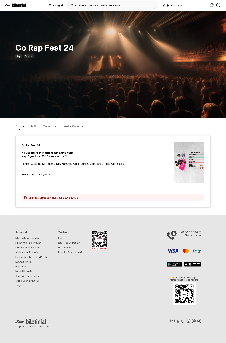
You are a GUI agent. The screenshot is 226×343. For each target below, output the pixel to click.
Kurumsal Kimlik (23, 261)
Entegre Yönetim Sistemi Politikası (32, 257)
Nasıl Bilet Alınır (65, 247)
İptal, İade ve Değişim (69, 242)
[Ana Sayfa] (15, 5)
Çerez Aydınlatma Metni (27, 276)
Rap (19, 56)
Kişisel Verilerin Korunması (28, 247)
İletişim (18, 285)
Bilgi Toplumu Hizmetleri (27, 238)
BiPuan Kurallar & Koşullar (28, 242)
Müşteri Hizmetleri (24, 271)
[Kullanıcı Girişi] (218, 5)
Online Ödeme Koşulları (27, 280)
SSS (60, 238)
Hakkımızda (21, 266)
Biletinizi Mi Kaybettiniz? (70, 252)
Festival (28, 56)
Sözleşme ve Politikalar (27, 252)
